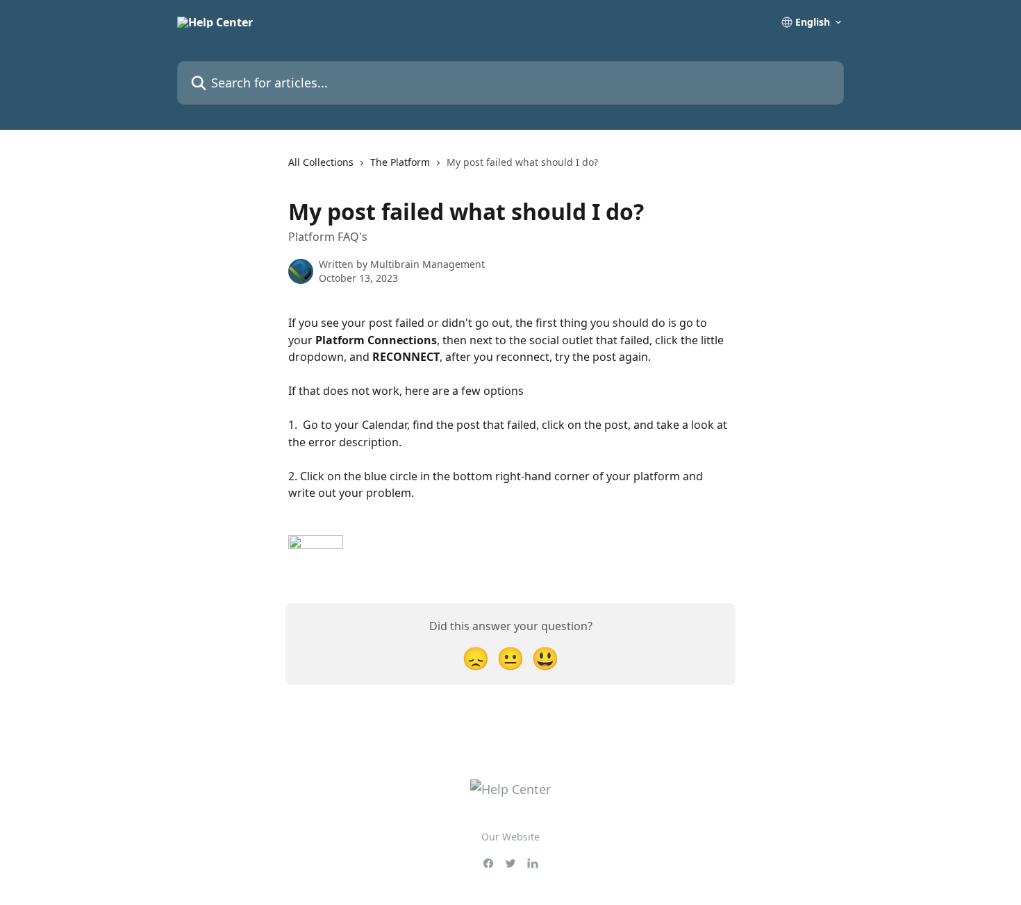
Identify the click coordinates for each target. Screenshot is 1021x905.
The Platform (400, 162)
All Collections (321, 162)
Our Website (510, 836)
